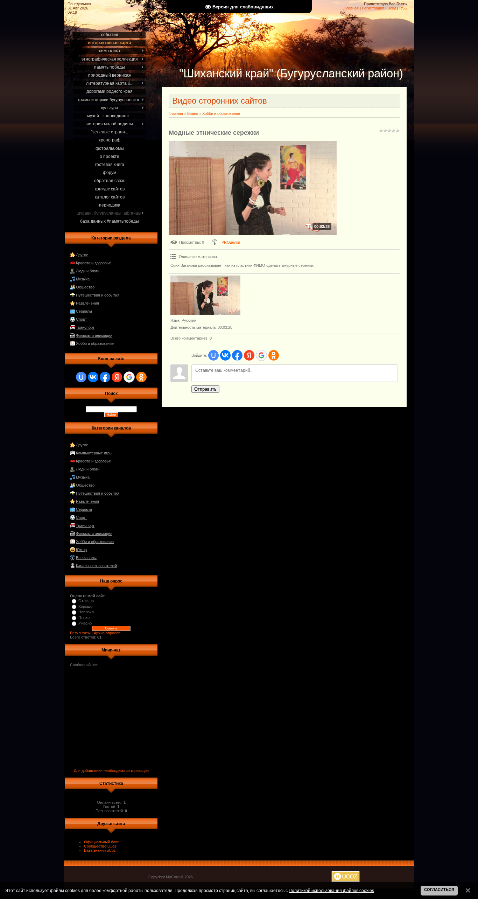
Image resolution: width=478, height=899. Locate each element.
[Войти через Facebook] (105, 377)
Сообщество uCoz (100, 846)
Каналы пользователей (96, 566)
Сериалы (84, 311)
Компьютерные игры (94, 453)
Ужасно (85, 623)
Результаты (80, 633)
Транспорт (85, 327)
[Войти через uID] (81, 377)
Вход (391, 8)
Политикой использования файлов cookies (331, 890)
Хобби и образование (95, 343)
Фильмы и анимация (94, 335)
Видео (192, 113)
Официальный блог (101, 842)
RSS (403, 8)
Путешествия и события (97, 295)
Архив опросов (107, 633)
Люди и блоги (87, 271)
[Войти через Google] (129, 377)
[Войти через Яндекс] (117, 377)
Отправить (205, 389)
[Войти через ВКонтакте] (93, 377)
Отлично (86, 601)
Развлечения (87, 303)
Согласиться (439, 889)
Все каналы (86, 558)
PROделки (231, 242)
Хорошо (85, 606)
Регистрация (373, 8)
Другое (82, 255)
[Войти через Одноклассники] (141, 377)
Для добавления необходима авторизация (111, 770)
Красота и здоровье (93, 263)
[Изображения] (205, 295)
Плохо (84, 617)
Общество (85, 287)
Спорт (81, 319)
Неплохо (86, 612)
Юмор (81, 550)
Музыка (83, 279)
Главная (351, 8)
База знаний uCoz (100, 850)
